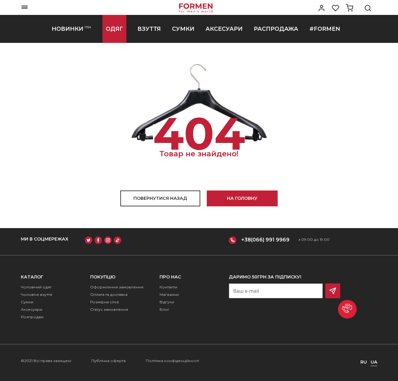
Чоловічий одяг (36, 287)
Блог (164, 309)
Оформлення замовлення (116, 287)
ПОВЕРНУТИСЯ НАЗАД (160, 198)
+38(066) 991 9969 (265, 240)
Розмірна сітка (104, 302)
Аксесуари (31, 309)
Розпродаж (32, 316)
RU (363, 362)
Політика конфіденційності (172, 360)
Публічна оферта (108, 360)
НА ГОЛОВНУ (242, 198)
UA (374, 362)
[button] (347, 309)
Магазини (169, 294)
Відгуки (167, 302)
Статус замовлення (109, 309)
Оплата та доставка (108, 294)
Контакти (168, 287)
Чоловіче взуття (36, 294)
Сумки (27, 302)
